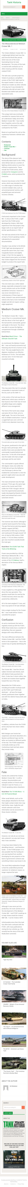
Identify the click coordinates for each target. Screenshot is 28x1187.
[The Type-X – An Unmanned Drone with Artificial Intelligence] (14, 1019)
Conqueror (14, 172)
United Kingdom (15, 17)
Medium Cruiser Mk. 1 (10, 146)
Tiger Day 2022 (7, 959)
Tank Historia (14, 2)
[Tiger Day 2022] (14, 952)
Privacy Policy (21, 1184)
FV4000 (4, 174)
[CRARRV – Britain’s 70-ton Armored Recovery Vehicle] (14, 996)
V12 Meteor (15, 560)
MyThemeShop (13, 1181)
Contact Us (13, 1184)
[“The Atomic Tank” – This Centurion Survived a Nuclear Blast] (14, 1063)
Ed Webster (5, 49)
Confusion (7, 148)
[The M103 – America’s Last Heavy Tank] (14, 1041)
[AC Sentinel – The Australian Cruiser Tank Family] (14, 974)
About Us (6, 1184)
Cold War (6, 40)
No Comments (23, 49)
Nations (8, 17)
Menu (3, 13)
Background (7, 145)
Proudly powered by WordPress (8, 1180)
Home (2, 17)
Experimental (12, 40)
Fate (5, 150)
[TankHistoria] (14, 1127)
